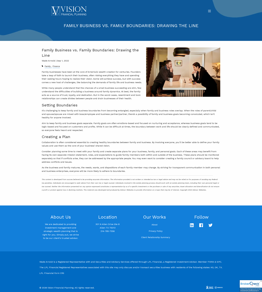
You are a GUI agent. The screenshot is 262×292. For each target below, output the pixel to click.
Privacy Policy (156, 231)
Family (48, 66)
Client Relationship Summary (155, 237)
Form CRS (59, 273)
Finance (56, 66)
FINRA (211, 262)
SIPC (219, 262)
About (154, 224)
